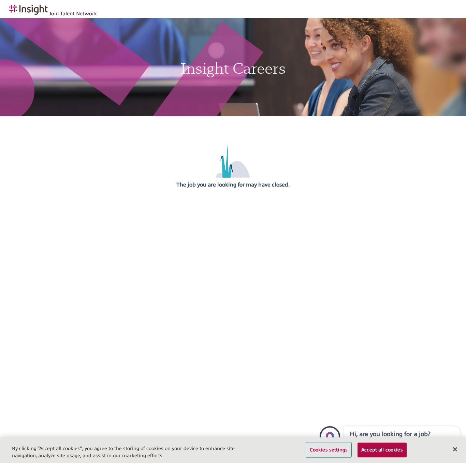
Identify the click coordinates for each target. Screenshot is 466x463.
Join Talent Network (73, 13)
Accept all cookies (382, 449)
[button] (330, 436)
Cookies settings (329, 449)
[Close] (455, 449)
